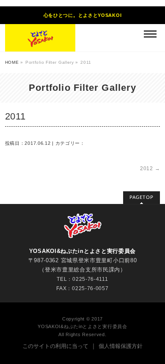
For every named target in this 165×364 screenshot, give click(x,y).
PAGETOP (141, 197)
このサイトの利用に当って (55, 346)
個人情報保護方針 (121, 346)
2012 (150, 168)
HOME (12, 62)
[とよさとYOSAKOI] (40, 37)
